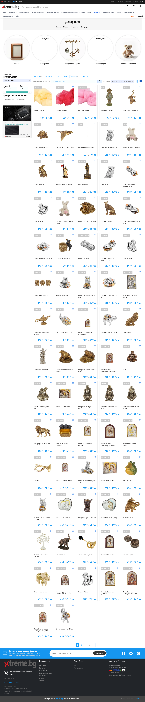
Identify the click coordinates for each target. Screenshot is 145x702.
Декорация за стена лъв (42, 444)
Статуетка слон (128, 518)
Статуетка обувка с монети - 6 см (129, 185)
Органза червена (61, 110)
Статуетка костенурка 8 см (43, 258)
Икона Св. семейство (63, 518)
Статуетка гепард (106, 221)
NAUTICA (74, 77)
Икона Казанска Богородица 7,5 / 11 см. (130, 593)
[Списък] (140, 81)
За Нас (41, 681)
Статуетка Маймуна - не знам (109, 408)
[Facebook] (123, 653)
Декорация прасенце (63, 258)
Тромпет (36, 481)
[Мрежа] (136, 81)
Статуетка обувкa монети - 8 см (132, 222)
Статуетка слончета (40, 592)
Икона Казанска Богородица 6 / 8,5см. (108, 445)
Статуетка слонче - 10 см (109, 333)
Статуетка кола (83, 258)
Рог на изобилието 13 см (64, 333)
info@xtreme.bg (19, 2)
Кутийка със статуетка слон (41, 408)
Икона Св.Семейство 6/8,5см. (85, 445)
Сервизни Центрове (45, 673)
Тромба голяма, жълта (85, 555)
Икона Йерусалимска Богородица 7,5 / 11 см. (64, 593)
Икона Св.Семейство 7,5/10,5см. (107, 593)
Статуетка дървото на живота (41, 556)
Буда (124, 370)
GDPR (76, 665)
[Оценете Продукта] (51, 86)
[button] (17, 80)
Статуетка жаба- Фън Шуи (87, 221)
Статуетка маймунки (41, 370)
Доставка (113, 1)
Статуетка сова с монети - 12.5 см (42, 519)
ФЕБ (59, 77)
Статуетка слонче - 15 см (64, 629)
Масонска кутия (128, 555)
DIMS (66, 77)
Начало (4, 12)
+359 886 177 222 (11, 682)
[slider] (4, 92)
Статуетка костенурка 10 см (109, 296)
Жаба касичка (127, 481)
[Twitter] (131, 653)
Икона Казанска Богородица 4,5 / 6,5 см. (108, 370)
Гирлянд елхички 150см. (86, 147)
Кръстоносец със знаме (64, 184)
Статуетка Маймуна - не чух (86, 408)
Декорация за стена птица (65, 147)
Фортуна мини (83, 184)
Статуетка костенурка (41, 147)
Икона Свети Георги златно (129, 445)
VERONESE (38, 77)
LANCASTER (85, 77)
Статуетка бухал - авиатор (87, 518)
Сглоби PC (42, 676)
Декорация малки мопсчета (62, 445)
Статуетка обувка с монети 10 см (107, 259)
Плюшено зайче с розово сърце (64, 222)
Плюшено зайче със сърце (131, 147)
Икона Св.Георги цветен (64, 481)
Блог (132, 16)
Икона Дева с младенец (109, 518)
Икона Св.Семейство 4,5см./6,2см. (85, 333)
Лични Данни (78, 668)
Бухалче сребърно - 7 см (109, 147)
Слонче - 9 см (127, 258)
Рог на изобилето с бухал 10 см (86, 482)
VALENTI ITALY (50, 77)
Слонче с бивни (61, 555)
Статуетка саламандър (130, 110)
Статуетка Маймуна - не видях (131, 408)
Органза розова (83, 110)
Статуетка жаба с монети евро (86, 370)
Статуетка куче (39, 184)
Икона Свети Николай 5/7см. (130, 296)
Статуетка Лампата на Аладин (41, 333)
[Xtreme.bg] (10, 7)
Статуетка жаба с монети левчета (64, 370)
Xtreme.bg (59, 699)
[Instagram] (138, 653)
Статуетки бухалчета (41, 296)
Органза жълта (39, 110)
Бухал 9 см (104, 184)
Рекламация (128, 1)
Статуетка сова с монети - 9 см (87, 296)
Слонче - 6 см (38, 221)
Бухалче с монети (62, 296)
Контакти (135, 1)
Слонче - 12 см (83, 592)
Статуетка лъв (127, 333)
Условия (120, 1)
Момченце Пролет (107, 110)
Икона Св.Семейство (63, 407)
